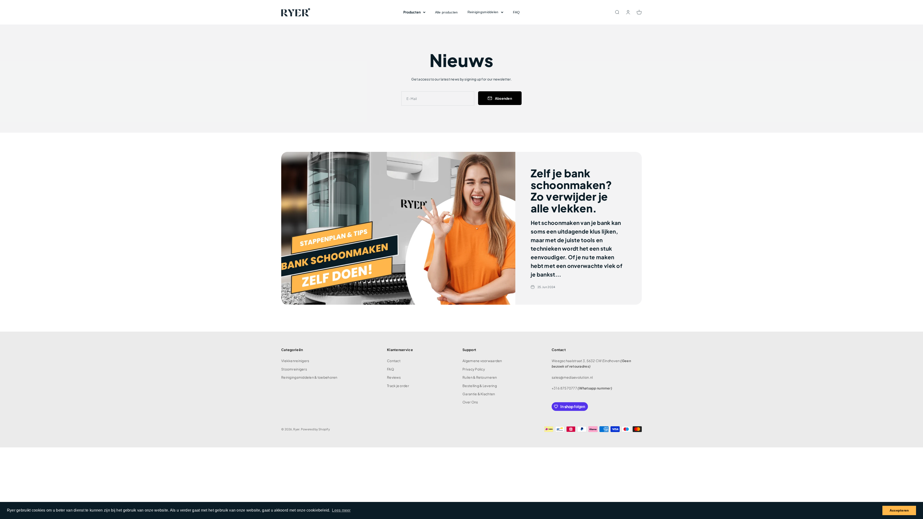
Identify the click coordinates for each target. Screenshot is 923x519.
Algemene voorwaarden (482, 360)
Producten (412, 12)
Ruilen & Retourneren (479, 377)
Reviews (394, 377)
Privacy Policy (473, 369)
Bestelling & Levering (479, 385)
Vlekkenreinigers (295, 360)
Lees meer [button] (341, 510)
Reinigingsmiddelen (483, 12)
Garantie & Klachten (478, 394)
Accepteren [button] (899, 510)
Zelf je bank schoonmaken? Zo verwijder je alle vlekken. (571, 190)
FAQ (516, 12)
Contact (393, 360)
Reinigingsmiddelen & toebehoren (309, 377)
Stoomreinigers (294, 369)
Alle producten (446, 12)
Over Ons (470, 402)
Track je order (398, 385)
